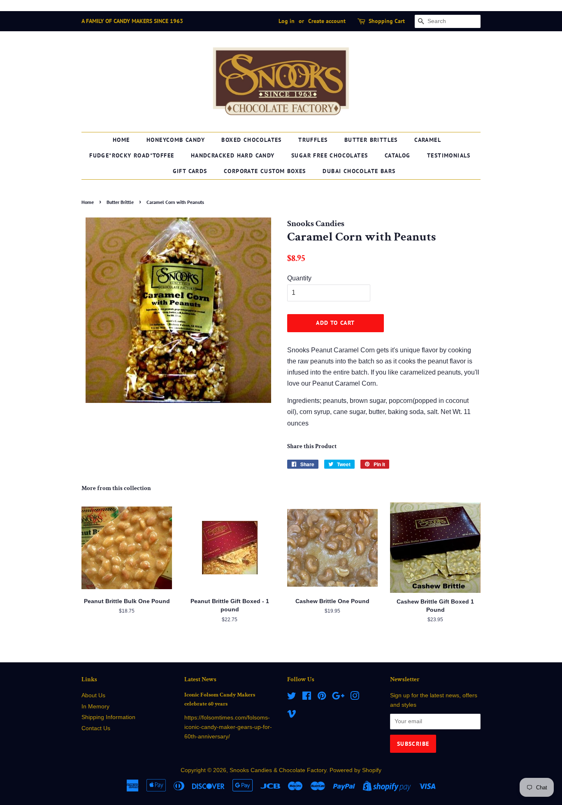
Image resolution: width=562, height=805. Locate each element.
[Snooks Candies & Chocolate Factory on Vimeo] (291, 715)
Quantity (299, 278)
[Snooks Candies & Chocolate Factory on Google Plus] (338, 697)
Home (121, 139)
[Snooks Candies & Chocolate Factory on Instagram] (354, 697)
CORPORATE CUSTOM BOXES (265, 171)
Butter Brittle (120, 202)
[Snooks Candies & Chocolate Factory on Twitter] (291, 697)
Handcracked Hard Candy (233, 155)
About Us (93, 695)
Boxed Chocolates (251, 139)
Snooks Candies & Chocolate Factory (278, 770)
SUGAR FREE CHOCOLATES (329, 155)
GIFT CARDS (190, 171)
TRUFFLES (312, 139)
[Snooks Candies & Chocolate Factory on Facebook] (306, 697)
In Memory (95, 706)
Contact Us (95, 728)
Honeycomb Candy (175, 139)
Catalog (398, 155)
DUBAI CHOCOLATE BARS (359, 171)
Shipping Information (108, 717)
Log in (287, 21)
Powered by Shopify (355, 770)
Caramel (427, 139)
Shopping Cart (387, 21)
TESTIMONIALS (449, 155)
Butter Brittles (371, 139)
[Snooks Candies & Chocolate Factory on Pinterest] (321, 697)
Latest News (200, 679)
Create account (327, 21)
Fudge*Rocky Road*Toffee (131, 155)
